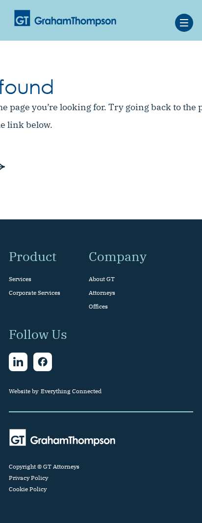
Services (20, 279)
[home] (63, 18)
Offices (98, 306)
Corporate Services (34, 292)
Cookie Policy (28, 489)
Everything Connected (71, 391)
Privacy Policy (28, 477)
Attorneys (102, 292)
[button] (184, 23)
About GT (102, 279)
